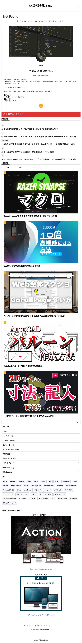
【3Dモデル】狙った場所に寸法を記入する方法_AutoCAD (29, 415)
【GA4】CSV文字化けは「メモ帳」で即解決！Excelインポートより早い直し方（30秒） (39, 144)
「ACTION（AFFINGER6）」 (41, 569)
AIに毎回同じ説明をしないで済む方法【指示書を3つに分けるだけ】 (31, 128)
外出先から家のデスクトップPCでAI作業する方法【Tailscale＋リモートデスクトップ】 (39, 136)
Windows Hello (71, 486)
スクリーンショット (45, 494)
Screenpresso (49, 486)
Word (19, 490)
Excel (36, 481)
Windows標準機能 (8, 490)
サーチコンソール (8, 494)
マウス (53, 499)
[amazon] (41, 106)
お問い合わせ (29, 626)
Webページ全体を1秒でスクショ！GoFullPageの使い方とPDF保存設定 (34, 315)
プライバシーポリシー (42, 626)
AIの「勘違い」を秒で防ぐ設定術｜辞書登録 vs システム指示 (28, 151)
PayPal (75, 481)
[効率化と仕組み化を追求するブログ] (40, 5)
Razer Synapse (36, 486)
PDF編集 (5, 486)
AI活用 (5, 481)
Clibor (29, 481)
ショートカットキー (22, 494)
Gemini (57, 481)
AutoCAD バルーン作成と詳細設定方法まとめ (23, 365)
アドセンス (38, 490)
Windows (60, 486)
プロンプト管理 (43, 499)
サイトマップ (54, 626)
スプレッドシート (60, 494)
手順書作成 (73, 499)
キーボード (47, 490)
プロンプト (32, 499)
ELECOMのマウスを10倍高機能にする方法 (22, 265)
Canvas (21, 481)
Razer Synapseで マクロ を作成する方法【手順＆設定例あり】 (31, 215)
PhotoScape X (16, 486)
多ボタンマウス (62, 499)
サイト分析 (68, 490)
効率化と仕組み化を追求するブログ (41, 630)
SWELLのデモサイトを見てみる (41, 614)
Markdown (66, 481)
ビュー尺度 (22, 499)
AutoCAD (13, 481)
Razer (26, 486)
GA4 (50, 481)
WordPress (28, 490)
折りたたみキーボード (9, 503)
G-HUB (43, 481)
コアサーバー (58, 490)
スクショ (34, 494)
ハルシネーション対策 (9, 499)
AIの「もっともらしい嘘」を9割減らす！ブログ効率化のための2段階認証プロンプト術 (39, 159)
